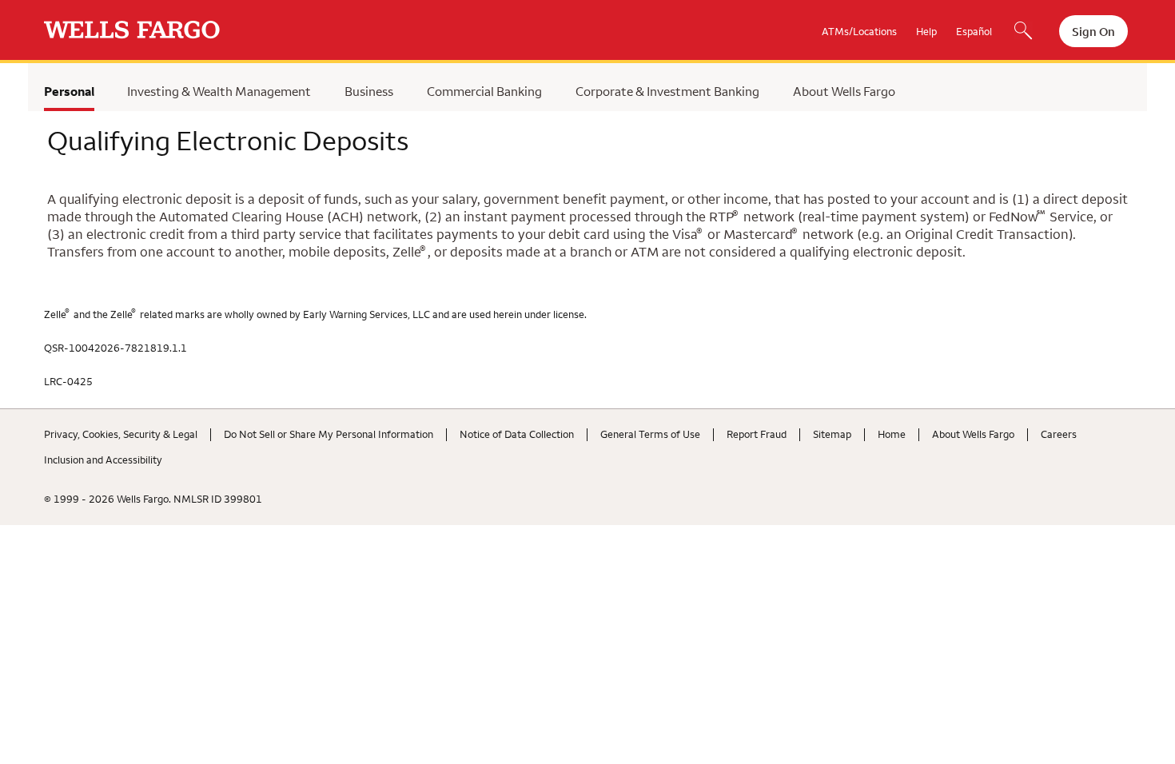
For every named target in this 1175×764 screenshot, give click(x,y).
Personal (69, 91)
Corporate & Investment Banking (667, 91)
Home (892, 434)
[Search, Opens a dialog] (1023, 32)
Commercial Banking (484, 91)
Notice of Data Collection (517, 434)
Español (974, 31)
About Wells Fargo (844, 91)
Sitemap (832, 434)
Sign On (1093, 31)
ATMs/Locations (859, 31)
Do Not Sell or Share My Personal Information (328, 434)
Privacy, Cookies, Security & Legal (120, 434)
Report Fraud (757, 434)
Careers (1059, 434)
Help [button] (926, 31)
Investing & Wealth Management (219, 91)
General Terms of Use (650, 434)
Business (369, 91)
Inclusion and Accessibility (103, 459)
